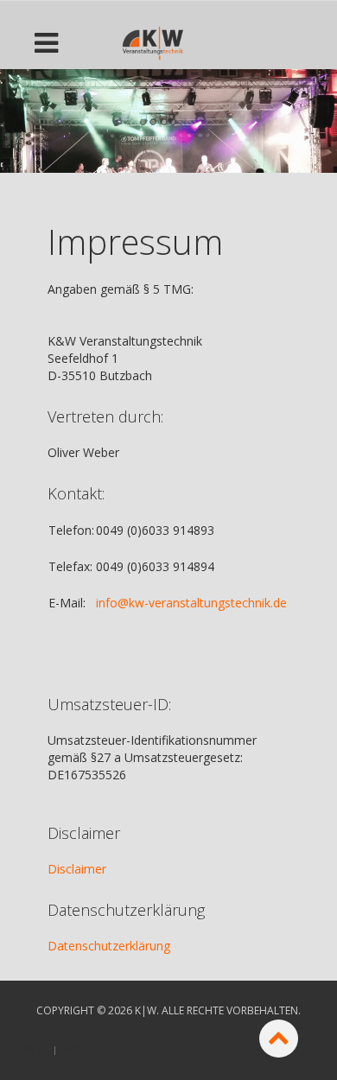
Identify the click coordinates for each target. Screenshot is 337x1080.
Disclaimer (77, 869)
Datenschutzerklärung (109, 945)
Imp (72, 1049)
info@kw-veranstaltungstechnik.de (191, 602)
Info (34, 1049)
